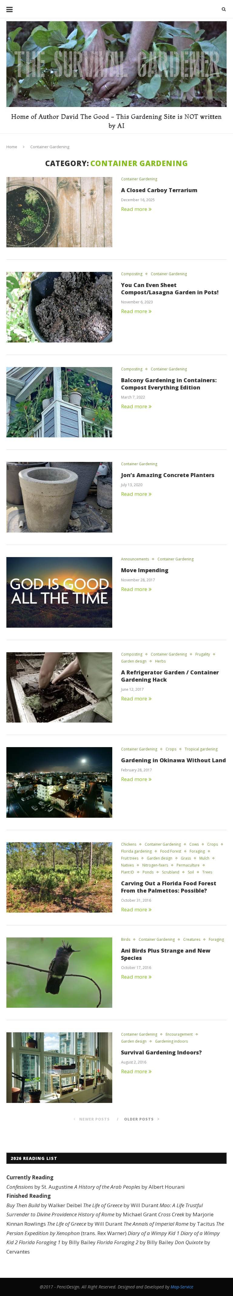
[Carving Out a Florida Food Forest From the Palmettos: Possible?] (59, 877)
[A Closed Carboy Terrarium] (59, 212)
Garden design (134, 661)
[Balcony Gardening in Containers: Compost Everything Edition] (59, 402)
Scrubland (170, 872)
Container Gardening (139, 179)
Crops (171, 749)
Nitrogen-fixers (155, 865)
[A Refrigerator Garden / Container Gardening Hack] (59, 687)
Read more (134, 208)
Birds (125, 939)
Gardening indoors (171, 1041)
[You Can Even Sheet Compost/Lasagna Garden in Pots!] (59, 307)
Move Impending (144, 570)
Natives (127, 865)
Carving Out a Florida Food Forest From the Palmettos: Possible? (168, 887)
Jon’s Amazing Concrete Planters (167, 475)
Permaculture (188, 865)
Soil (191, 872)
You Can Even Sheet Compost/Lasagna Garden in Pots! (169, 288)
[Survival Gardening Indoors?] (59, 1067)
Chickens (128, 844)
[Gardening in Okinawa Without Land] (59, 782)
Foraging (197, 851)
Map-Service (182, 1287)
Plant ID (127, 872)
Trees (207, 872)
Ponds (148, 872)
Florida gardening (136, 851)
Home (11, 146)
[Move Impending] (59, 592)
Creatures (191, 939)
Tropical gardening (201, 749)
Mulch (204, 858)
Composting (131, 274)
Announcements (135, 559)
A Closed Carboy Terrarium (159, 190)
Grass (186, 858)
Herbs (160, 661)
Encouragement (179, 1034)
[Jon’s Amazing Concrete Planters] (59, 497)
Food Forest (170, 851)
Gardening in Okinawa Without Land (173, 760)
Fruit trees (129, 858)
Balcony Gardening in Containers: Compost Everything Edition (169, 383)
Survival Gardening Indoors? (161, 1052)
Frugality (202, 654)
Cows (194, 844)
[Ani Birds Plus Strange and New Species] (59, 972)
